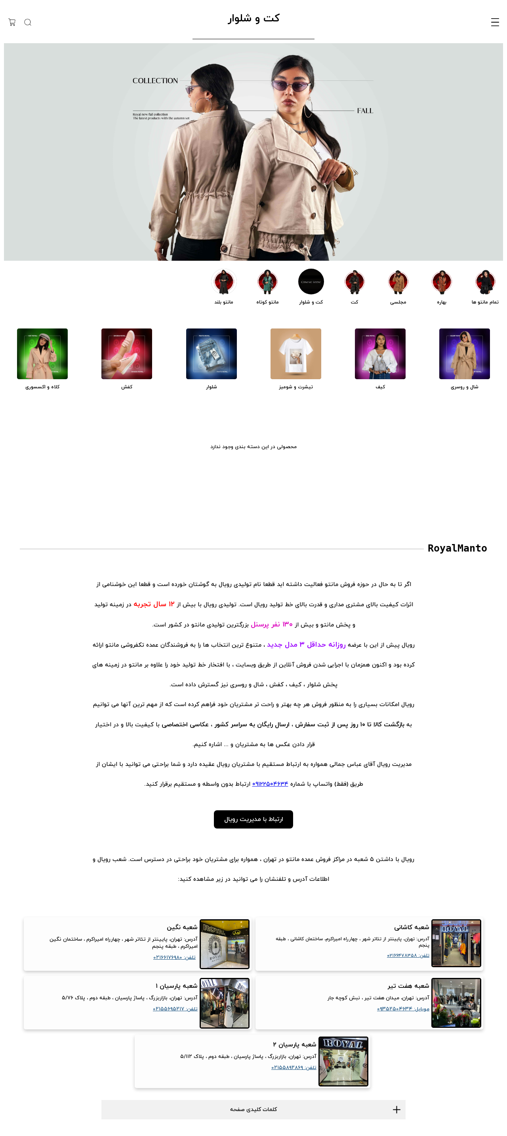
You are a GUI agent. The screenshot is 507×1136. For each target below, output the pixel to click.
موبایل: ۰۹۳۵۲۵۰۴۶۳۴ (403, 1009)
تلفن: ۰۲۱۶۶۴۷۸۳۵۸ (408, 956)
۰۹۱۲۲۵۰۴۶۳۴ (270, 784)
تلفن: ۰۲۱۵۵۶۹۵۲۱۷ (175, 1009)
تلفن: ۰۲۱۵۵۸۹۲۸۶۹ (293, 1067)
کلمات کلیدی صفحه (253, 1109)
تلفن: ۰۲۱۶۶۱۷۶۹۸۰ (174, 957)
